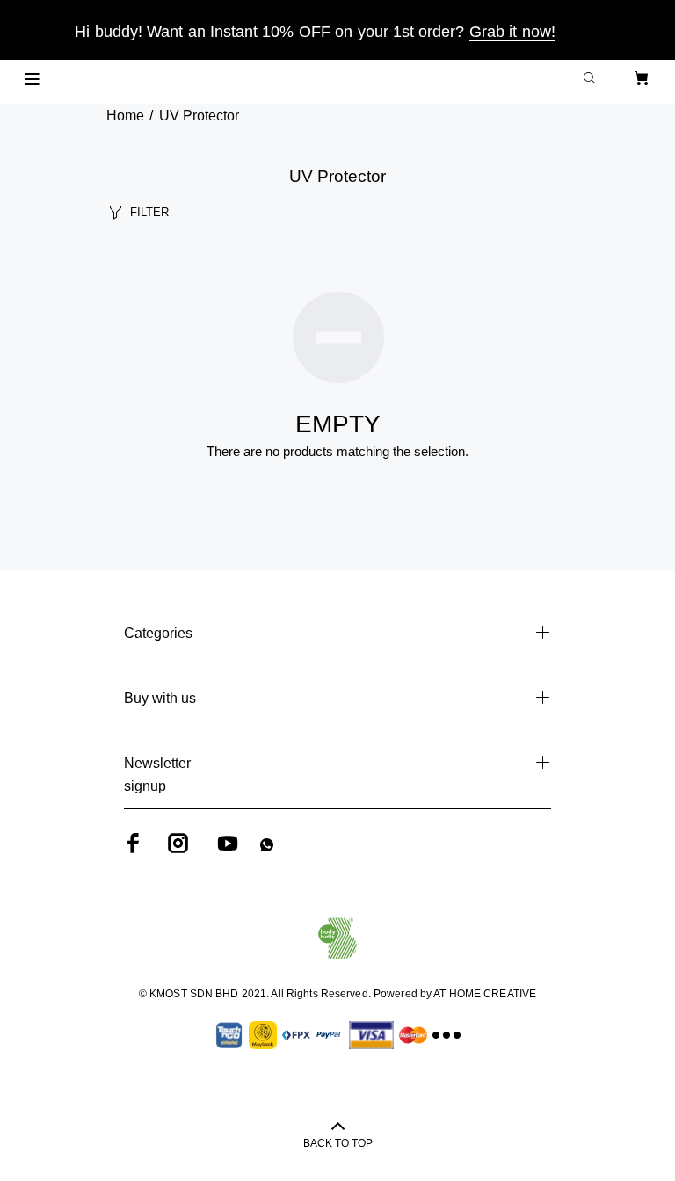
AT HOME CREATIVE (484, 994)
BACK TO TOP (338, 1143)
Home (125, 115)
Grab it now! (512, 31)
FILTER (149, 212)
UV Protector (199, 115)
